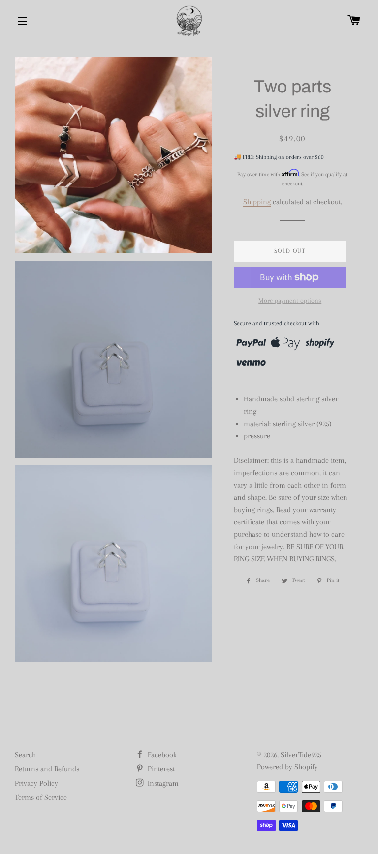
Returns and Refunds (47, 768)
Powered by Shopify (287, 766)
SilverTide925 (301, 754)
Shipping (257, 201)
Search (25, 754)
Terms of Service (41, 797)
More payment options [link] (289, 300)
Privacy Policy (36, 783)
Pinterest (160, 768)
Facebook (161, 754)
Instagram (162, 783)
